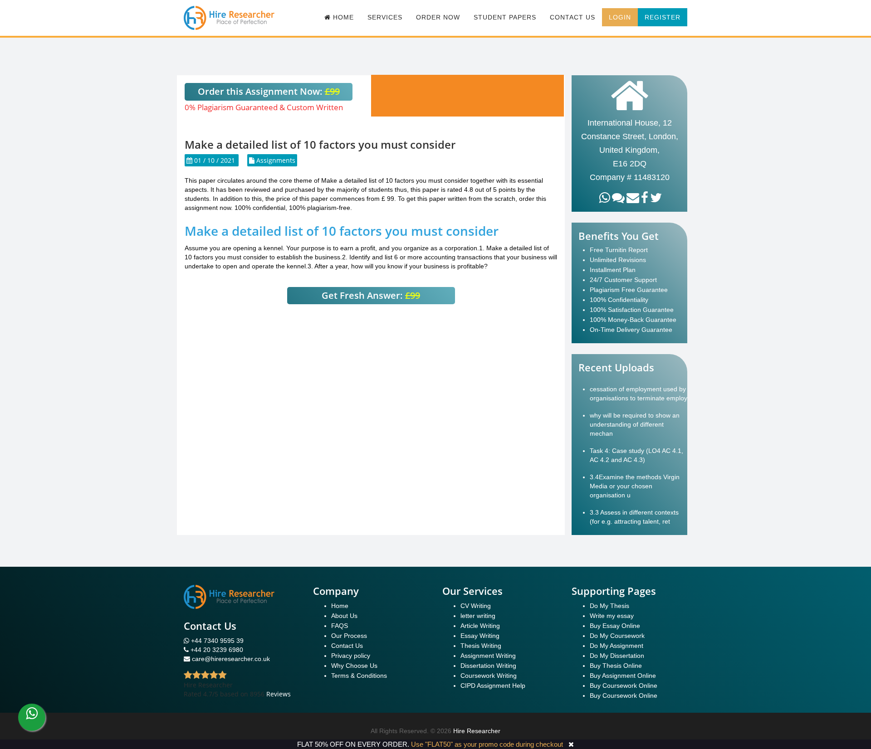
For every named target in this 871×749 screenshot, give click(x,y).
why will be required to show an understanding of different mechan (635, 424)
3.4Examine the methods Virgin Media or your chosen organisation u (635, 486)
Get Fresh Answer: (371, 295)
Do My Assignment (616, 645)
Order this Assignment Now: (269, 91)
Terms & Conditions (359, 675)
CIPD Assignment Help (492, 685)
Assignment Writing (488, 655)
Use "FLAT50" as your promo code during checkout (487, 744)
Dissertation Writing (488, 665)
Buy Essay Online (615, 625)
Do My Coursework (617, 635)
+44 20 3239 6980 (217, 649)
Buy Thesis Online (616, 665)
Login (620, 17)
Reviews (278, 694)
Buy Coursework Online (623, 685)
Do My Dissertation (617, 655)
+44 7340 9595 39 (216, 640)
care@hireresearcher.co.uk (231, 658)
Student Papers (505, 17)
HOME (342, 17)
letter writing (477, 615)
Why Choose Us (354, 665)
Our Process (349, 635)
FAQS (339, 625)
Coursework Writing (488, 675)
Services (384, 17)
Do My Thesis (609, 605)
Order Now (438, 17)
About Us (344, 615)
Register (662, 17)
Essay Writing (479, 635)
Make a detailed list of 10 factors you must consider (342, 230)
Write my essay (612, 615)
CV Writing (475, 605)
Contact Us (572, 17)
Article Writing (480, 625)
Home (339, 605)
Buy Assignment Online (623, 675)
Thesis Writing (480, 645)
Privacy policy (350, 655)
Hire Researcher (476, 730)
